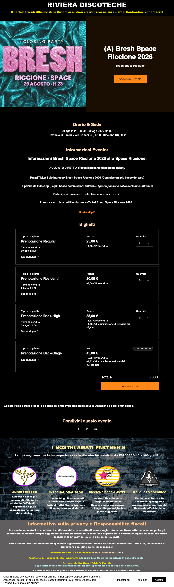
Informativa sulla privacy (26, 582)
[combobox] (144, 243)
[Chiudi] (170, 579)
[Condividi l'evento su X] (87, 429)
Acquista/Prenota (130, 79)
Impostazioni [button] (123, 579)
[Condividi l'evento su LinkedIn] (95, 429)
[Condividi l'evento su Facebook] (78, 429)
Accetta (159, 579)
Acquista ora (130, 386)
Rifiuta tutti (141, 579)
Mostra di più (87, 212)
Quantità (141, 236)
